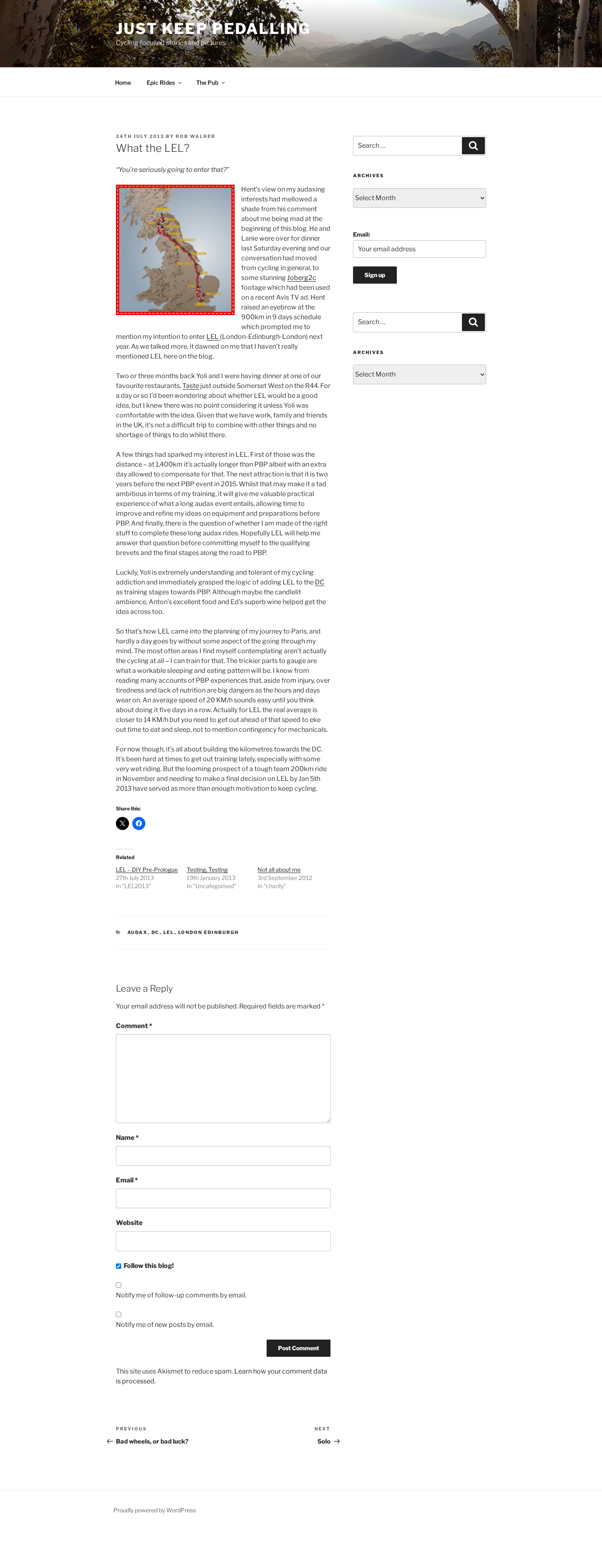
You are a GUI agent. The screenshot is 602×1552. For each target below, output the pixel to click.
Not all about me (279, 869)
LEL (213, 337)
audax (137, 932)
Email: (361, 234)
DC (319, 582)
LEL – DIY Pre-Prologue (147, 869)
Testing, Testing (207, 869)
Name (127, 1137)
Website (129, 1223)
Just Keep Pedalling (213, 29)
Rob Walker (195, 136)
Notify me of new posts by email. (165, 1325)
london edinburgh (208, 932)
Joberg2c (301, 278)
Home (123, 82)
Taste (190, 386)
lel (168, 932)
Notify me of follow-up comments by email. (181, 1295)
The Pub (207, 82)
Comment (134, 1026)
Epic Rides (161, 82)
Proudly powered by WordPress (154, 1510)
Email (127, 1180)
